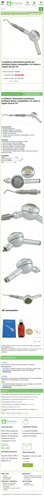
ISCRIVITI (27, 465)
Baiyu (17, 81)
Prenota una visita (10, 407)
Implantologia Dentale (12, 402)
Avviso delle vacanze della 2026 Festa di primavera (21, 394)
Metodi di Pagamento (9, 483)
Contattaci (4, 361)
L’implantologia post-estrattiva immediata (17, 404)
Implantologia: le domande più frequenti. (17, 399)
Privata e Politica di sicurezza (33, 476)
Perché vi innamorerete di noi (33, 477)
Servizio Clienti (28, 485)
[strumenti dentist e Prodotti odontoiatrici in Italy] (14, 3)
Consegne (6, 486)
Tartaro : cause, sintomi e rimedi (14, 413)
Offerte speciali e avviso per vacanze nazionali (19, 397)
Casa (2, 12)
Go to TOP (38, 341)
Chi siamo (27, 479)
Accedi (5, 476)
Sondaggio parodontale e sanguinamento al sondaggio (19, 410)
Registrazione (7, 477)
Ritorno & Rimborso (9, 485)
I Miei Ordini (6, 479)
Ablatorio (6, 12)
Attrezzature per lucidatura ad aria (18, 12)
